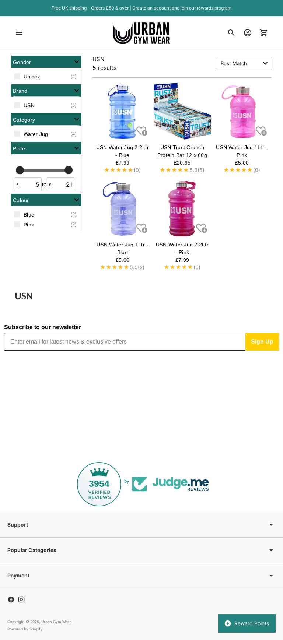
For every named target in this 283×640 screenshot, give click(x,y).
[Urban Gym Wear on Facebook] (11, 599)
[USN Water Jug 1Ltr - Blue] (122, 208)
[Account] (248, 33)
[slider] (20, 170)
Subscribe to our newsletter (42, 327)
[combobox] (244, 63)
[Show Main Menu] (19, 33)
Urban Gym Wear (56, 621)
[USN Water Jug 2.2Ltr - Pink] (182, 208)
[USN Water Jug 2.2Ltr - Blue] (122, 111)
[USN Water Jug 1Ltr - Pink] (241, 111)
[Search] (231, 33)
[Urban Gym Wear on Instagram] (21, 599)
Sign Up (262, 341)
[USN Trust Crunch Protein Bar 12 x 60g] (182, 111)
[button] (46, 62)
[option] (46, 76)
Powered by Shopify (25, 629)
